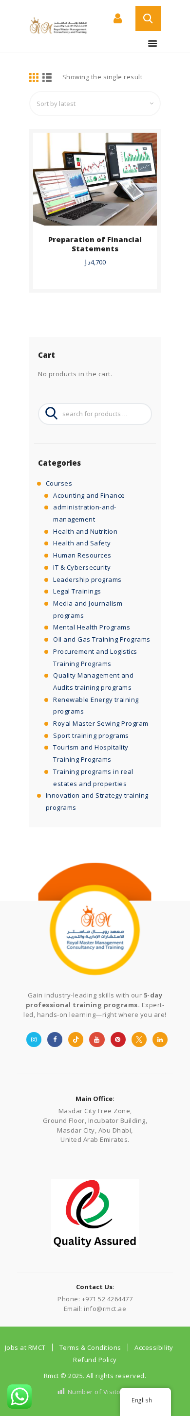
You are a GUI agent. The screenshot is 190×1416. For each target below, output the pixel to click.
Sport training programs (91, 735)
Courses (59, 483)
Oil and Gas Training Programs (102, 639)
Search (48, 414)
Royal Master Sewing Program (101, 723)
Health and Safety (82, 543)
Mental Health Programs (91, 627)
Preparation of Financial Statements (95, 244)
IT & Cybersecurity (82, 567)
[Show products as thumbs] (34, 78)
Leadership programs (87, 579)
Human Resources (82, 555)
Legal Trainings (77, 591)
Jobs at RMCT (25, 1347)
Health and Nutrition (85, 531)
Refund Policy (95, 1359)
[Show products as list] (47, 78)
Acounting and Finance (89, 495)
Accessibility (153, 1347)
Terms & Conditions (90, 1347)
